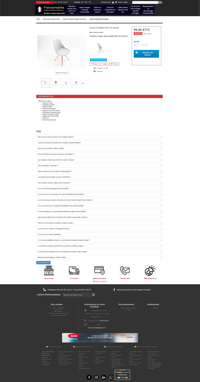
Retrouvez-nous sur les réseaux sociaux (133, 290)
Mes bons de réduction (58, 315)
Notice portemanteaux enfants (83, 363)
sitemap (155, 308)
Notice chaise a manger (155, 363)
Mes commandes (58, 308)
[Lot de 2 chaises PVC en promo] (45, 83)
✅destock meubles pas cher (113, 347)
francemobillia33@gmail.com (96, 328)
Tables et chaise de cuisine (97, 9)
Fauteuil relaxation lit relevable (110, 9)
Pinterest (115, 64)
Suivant (83, 83)
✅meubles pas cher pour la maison (146, 347)
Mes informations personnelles (59, 313)
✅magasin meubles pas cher (82, 347)
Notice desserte (116, 363)
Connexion (113, 2)
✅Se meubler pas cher (53, 347)
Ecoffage (128, 309)
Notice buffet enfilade (154, 365)
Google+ (105, 64)
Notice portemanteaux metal (83, 357)
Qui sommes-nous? (43, 2)
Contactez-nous (106, 2)
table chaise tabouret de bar (123, 9)
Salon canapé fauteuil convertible (84, 9)
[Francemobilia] (50, 9)
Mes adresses (58, 311)
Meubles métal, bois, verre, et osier (72, 9)
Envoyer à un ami (102, 68)
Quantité (136, 41)
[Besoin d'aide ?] (100, 281)
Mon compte (56, 304)
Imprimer (100, 71)
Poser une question (43, 262)
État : (91, 32)
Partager (94, 64)
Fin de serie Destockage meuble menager (135, 9)
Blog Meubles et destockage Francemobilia (148, 9)
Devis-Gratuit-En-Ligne (128, 308)
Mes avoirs (58, 309)
